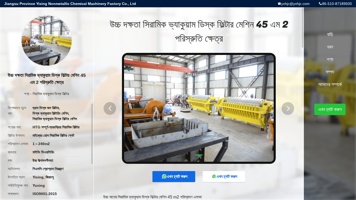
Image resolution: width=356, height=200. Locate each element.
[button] (110, 108)
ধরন (330, 46)
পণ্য (26, 94)
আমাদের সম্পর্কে (330, 84)
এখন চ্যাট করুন (177, 176)
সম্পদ (330, 71)
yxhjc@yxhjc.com (295, 4)
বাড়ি (330, 34)
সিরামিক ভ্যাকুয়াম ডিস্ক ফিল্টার (51, 94)
